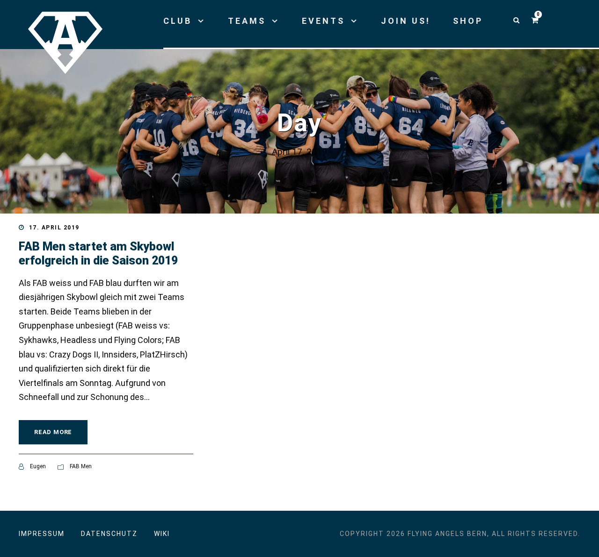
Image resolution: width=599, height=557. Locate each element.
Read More (53, 432)
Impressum (42, 533)
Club (177, 21)
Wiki (162, 533)
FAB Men (81, 466)
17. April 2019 (54, 227)
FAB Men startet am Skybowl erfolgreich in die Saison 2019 (98, 253)
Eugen (38, 466)
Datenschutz (109, 533)
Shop (468, 21)
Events (323, 21)
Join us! (406, 21)
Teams (247, 21)
